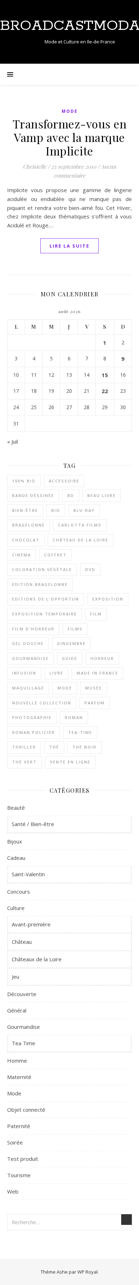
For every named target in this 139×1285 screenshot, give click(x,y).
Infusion (24, 673)
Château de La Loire (80, 540)
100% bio (24, 480)
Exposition (107, 599)
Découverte (21, 994)
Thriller (24, 747)
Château (22, 941)
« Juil (12, 441)
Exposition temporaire (44, 614)
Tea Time (23, 1043)
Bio (55, 510)
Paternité (18, 1126)
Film (96, 614)
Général (16, 1010)
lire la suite (69, 246)
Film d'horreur (33, 628)
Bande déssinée (33, 495)
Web (13, 1191)
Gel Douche (28, 643)
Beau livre (101, 495)
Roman (74, 717)
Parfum (94, 702)
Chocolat (26, 540)
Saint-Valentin (28, 874)
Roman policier (33, 732)
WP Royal (87, 1272)
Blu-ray (84, 510)
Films (75, 628)
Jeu (15, 976)
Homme (17, 1060)
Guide (69, 658)
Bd (70, 495)
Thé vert (24, 762)
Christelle (34, 166)
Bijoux (14, 841)
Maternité (19, 1076)
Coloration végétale (42, 569)
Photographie (32, 717)
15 (105, 375)
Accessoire (64, 480)
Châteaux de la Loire (37, 959)
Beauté (16, 807)
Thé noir (84, 747)
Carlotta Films (80, 525)
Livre (56, 673)
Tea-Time (80, 732)
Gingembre (71, 643)
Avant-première (31, 924)
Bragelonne (28, 525)
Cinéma (21, 554)
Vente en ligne (70, 762)
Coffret (55, 554)
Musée (93, 688)
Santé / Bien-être (33, 823)
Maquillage (28, 688)
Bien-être (25, 510)
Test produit (22, 1158)
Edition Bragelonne (40, 584)
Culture (16, 907)
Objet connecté (26, 1109)
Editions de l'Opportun (45, 599)
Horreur (102, 658)
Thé (54, 747)
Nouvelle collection (41, 702)
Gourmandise (30, 658)
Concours (18, 891)
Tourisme (19, 1175)
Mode (70, 111)
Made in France (97, 673)
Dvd (90, 569)
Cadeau (16, 857)
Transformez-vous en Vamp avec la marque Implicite (69, 137)
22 (105, 391)
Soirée (15, 1142)
